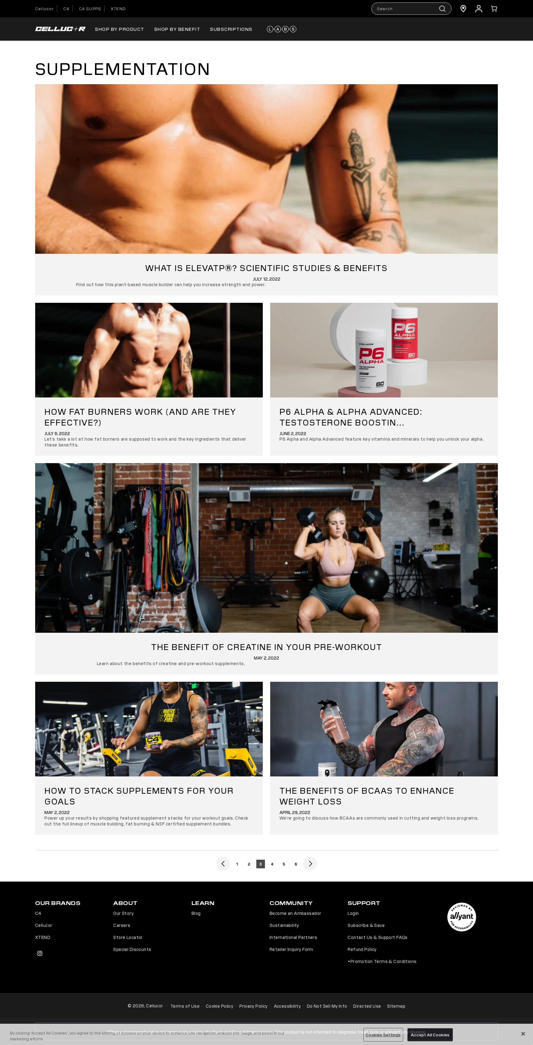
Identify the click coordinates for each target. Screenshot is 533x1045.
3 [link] (260, 864)
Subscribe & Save (366, 925)
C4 (66, 8)
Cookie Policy (219, 1006)
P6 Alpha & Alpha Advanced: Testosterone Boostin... (351, 416)
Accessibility (287, 1006)
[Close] (523, 1034)
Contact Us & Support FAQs (378, 937)
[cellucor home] (60, 29)
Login (353, 913)
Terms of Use (185, 1006)
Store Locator (128, 937)
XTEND (118, 8)
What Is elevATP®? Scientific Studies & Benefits (266, 267)
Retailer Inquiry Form (291, 949)
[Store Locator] (463, 8)
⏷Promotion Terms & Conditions (382, 961)
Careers (121, 925)
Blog (196, 913)
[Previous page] (223, 863)
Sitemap (396, 1006)
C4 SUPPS (90, 8)
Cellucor (44, 8)
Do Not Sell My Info (327, 1006)
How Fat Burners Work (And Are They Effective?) (140, 416)
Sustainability (284, 925)
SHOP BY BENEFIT (177, 29)
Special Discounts (132, 949)
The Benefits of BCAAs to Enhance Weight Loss (366, 795)
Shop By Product (119, 29)
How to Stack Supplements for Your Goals (139, 795)
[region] (266, 1034)
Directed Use (367, 1006)
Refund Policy (362, 949)
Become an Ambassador (295, 913)
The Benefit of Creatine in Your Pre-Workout (266, 646)
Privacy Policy (253, 1006)
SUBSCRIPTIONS (231, 29)
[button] (494, 8)
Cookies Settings (383, 1034)
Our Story (123, 913)
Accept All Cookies (430, 1034)
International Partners (293, 937)
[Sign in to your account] (478, 8)
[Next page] (310, 863)
